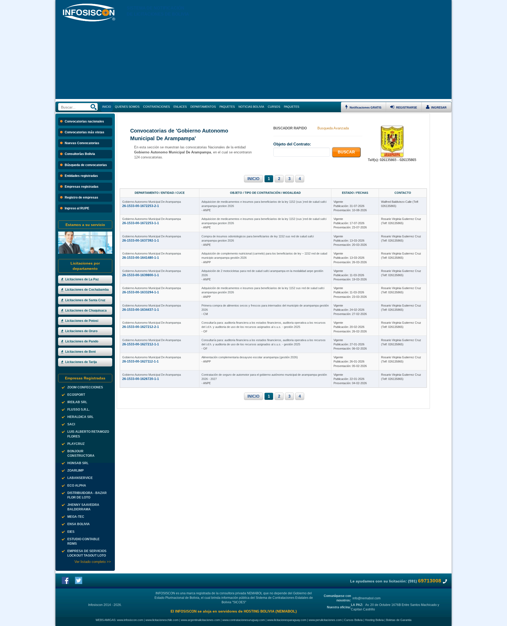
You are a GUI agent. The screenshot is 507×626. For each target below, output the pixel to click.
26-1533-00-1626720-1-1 (140, 379)
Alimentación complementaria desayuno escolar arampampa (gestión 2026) (249, 357)
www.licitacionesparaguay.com (286, 620)
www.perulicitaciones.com (325, 620)
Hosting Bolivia (374, 620)
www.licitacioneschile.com (162, 620)
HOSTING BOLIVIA (259, 611)
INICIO (253, 179)
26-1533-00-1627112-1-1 (140, 361)
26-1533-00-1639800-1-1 (140, 275)
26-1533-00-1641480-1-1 (140, 258)
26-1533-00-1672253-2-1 (140, 206)
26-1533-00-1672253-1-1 (140, 223)
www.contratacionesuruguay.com (243, 620)
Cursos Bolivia (353, 620)
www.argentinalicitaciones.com (200, 620)
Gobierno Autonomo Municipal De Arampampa (151, 201)
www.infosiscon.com (130, 620)
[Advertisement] (253, 62)
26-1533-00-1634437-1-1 (140, 310)
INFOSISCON (185, 611)
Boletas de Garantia (398, 620)
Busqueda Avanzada (333, 128)
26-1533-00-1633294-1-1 (140, 292)
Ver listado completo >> (92, 562)
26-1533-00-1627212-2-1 (140, 327)
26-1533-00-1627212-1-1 (140, 344)
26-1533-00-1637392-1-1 (140, 240)
